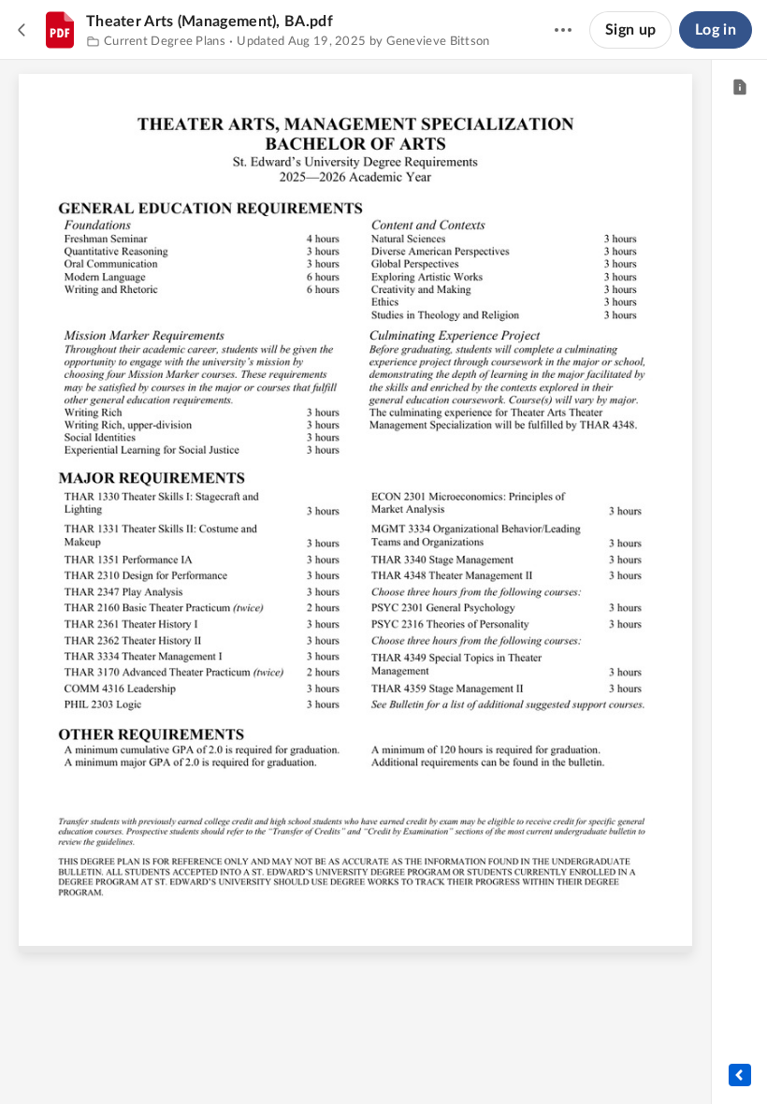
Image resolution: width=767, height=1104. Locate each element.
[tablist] (739, 88)
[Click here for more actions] (563, 30)
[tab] (739, 88)
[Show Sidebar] (740, 1075)
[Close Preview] (22, 30)
